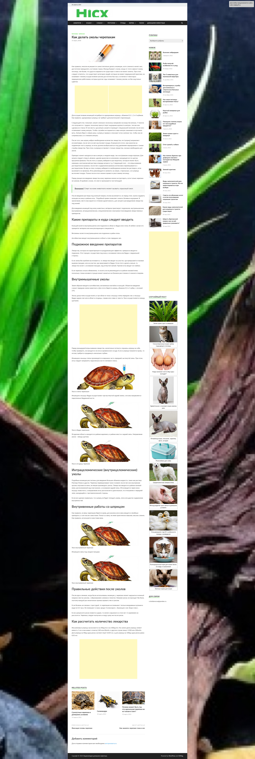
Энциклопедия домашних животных (95, 756)
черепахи (82, 33)
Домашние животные (156, 23)
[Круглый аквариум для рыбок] (155, 111)
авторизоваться (110, 743)
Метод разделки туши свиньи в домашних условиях (163, 506)
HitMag (180, 756)
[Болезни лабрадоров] (155, 52)
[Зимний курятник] (155, 170)
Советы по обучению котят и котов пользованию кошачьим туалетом (173, 197)
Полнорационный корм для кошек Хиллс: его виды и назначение (163, 565)
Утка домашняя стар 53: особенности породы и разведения (163, 533)
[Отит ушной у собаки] (155, 145)
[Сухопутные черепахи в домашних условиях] (83, 710)
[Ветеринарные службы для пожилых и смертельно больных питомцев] (155, 86)
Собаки (99, 23)
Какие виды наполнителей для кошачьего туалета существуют (173, 209)
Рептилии (111, 23)
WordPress (172, 756)
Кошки (89, 23)
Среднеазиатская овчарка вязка (163, 482)
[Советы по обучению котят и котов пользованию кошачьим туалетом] (155, 195)
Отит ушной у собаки (171, 144)
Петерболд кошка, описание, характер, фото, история (163, 439)
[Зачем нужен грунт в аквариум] (155, 134)
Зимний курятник (169, 169)
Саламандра (102, 711)
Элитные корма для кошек (163, 589)
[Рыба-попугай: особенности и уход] (155, 64)
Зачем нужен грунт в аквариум (163, 323)
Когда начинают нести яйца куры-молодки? (163, 373)
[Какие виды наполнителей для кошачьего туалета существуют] (155, 207)
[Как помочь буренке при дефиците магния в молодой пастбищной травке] (155, 156)
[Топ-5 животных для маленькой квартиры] (155, 75)
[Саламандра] (108, 709)
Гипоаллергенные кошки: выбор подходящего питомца (163, 345)
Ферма (131, 23)
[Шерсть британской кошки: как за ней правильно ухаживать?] (155, 219)
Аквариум (77, 23)
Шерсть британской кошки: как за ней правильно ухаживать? (171, 221)
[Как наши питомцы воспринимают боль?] (155, 100)
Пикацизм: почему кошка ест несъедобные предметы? (172, 124)
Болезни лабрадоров (170, 52)
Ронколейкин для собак (163, 461)
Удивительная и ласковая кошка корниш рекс (163, 407)
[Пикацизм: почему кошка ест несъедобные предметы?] (155, 122)
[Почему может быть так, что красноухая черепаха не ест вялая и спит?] (133, 705)
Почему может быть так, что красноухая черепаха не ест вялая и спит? (133, 709)
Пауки (141, 23)
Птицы (123, 23)
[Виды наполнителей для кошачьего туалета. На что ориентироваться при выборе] (155, 181)
